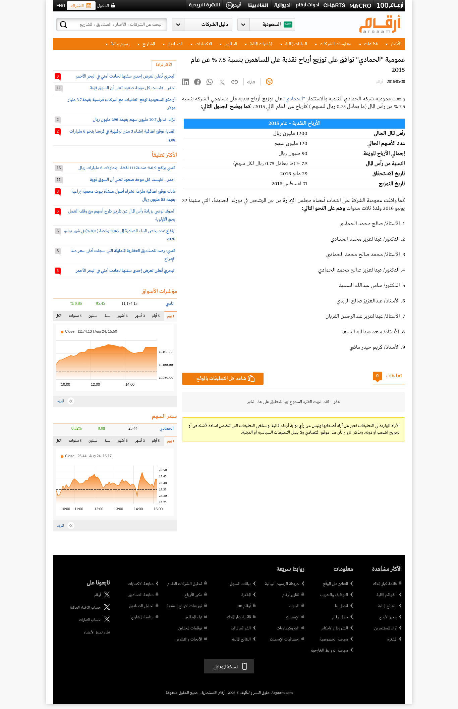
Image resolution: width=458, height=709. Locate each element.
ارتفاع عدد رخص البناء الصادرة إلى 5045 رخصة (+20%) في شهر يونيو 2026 (119, 235)
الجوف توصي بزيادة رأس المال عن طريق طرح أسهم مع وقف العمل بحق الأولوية (121, 215)
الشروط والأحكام (335, 628)
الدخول (103, 6)
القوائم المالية (387, 595)
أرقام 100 (243, 606)
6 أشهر (123, 317)
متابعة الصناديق (141, 595)
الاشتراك (77, 6)
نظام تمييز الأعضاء (97, 632)
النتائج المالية (387, 606)
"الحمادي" (294, 99)
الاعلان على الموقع (335, 584)
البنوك (294, 606)
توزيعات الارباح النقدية (184, 606)
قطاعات (370, 44)
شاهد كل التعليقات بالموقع (221, 378)
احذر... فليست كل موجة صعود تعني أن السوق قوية (132, 88)
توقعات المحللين (190, 628)
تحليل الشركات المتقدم (184, 584)
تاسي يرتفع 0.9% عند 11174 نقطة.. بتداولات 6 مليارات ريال (126, 168)
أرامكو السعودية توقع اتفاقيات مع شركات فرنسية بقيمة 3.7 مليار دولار (121, 104)
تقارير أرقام (290, 595)
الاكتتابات (203, 44)
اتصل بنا (341, 606)
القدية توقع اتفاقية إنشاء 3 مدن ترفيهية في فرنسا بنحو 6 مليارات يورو (122, 135)
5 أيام (156, 317)
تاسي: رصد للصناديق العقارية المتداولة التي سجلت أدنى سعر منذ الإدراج (123, 255)
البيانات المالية (295, 44)
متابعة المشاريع (142, 617)
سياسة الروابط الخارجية (329, 650)
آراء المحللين (193, 617)
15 (59, 168)
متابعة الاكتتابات (141, 584)
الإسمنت (292, 617)
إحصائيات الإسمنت (284, 639)
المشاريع (148, 44)
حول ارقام (340, 617)
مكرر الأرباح (388, 617)
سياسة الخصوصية (334, 639)
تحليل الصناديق (141, 606)
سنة (107, 317)
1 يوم (169, 318)
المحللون (230, 44)
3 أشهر (140, 317)
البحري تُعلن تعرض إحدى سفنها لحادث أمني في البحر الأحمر (125, 76)
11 (59, 88)
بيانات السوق (240, 584)
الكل (60, 317)
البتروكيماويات (288, 628)
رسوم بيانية (120, 44)
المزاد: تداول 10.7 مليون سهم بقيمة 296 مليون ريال (134, 120)
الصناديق (175, 44)
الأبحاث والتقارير (189, 639)
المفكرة (392, 639)
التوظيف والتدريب (334, 595)
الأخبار (395, 44)
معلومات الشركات (335, 44)
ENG (60, 5)
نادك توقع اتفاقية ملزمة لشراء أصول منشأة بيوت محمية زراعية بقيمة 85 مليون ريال (123, 195)
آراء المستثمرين (385, 628)
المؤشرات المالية (261, 44)
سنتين (93, 317)
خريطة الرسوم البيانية (282, 584)
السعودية (272, 24)
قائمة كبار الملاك (385, 584)
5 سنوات (75, 317)
